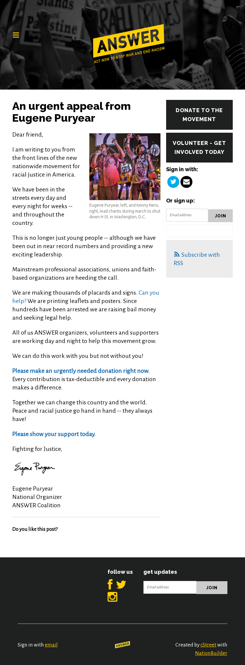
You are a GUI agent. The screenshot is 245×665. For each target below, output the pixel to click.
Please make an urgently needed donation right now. (80, 370)
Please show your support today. (54, 434)
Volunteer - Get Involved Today (199, 147)
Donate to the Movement (199, 114)
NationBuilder (211, 653)
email (51, 645)
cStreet (208, 645)
